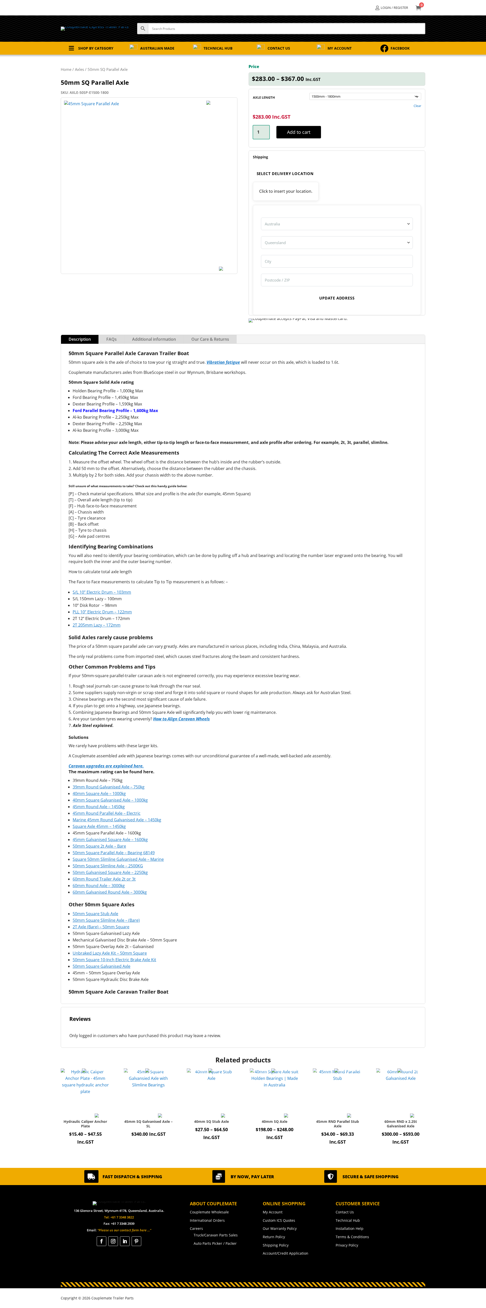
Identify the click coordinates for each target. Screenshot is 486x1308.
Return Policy (274, 1236)
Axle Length (264, 97)
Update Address (336, 298)
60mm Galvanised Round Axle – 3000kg (110, 892)
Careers (196, 1228)
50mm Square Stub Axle (95, 913)
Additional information (154, 339)
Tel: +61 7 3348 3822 (119, 1217)
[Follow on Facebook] (101, 1241)
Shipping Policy (276, 1245)
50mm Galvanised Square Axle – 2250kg (110, 872)
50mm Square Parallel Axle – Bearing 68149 (114, 852)
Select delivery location (285, 173)
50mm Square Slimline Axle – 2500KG (108, 866)
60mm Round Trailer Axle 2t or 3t (104, 879)
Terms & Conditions (352, 1236)
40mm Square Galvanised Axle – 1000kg (110, 800)
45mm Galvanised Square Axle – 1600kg (110, 839)
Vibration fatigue (223, 362)
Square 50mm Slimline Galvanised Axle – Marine (118, 859)
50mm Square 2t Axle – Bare (99, 846)
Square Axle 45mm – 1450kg (99, 826)
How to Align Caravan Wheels (181, 719)
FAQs (111, 339)
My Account (272, 1212)
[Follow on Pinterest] (136, 1241)
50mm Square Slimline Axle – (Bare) (106, 920)
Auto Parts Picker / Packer (215, 1243)
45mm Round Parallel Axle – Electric (106, 813)
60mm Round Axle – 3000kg (99, 885)
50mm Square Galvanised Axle (101, 966)
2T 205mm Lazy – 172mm (96, 625)
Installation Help (349, 1228)
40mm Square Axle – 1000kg (99, 793)
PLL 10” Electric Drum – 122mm (102, 612)
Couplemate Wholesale (209, 1212)
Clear (417, 105)
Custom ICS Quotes (279, 1220)
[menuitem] (392, 7)
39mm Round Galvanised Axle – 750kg (109, 787)
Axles (79, 69)
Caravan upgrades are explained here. (106, 766)
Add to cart (298, 132)
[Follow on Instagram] (113, 1241)
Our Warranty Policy (280, 1228)
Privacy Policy (347, 1245)
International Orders (207, 1220)
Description (80, 339)
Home (66, 69)
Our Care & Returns (210, 339)
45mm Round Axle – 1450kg (99, 806)
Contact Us (345, 1212)
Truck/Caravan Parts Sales (216, 1235)
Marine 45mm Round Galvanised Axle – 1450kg (117, 820)
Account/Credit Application (285, 1253)
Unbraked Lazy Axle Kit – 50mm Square (110, 953)
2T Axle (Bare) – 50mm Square (101, 927)
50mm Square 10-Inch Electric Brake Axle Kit (114, 959)
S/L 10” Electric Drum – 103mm (102, 592)
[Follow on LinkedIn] (125, 1241)
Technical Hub (348, 1220)
